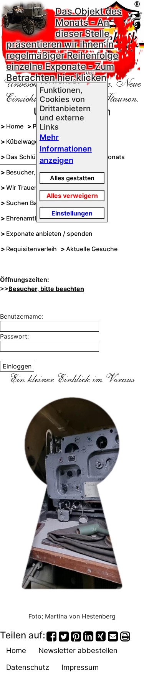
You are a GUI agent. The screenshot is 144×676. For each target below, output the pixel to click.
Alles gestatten (72, 178)
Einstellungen (72, 213)
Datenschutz (27, 667)
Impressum (80, 667)
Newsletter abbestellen (78, 650)
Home (16, 650)
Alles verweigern (72, 195)
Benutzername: (21, 316)
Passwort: (14, 336)
